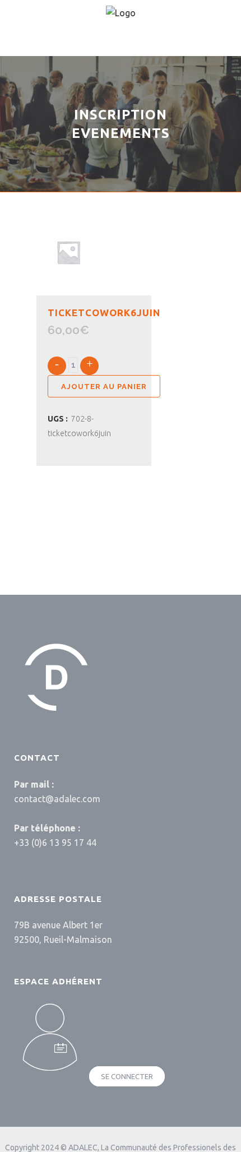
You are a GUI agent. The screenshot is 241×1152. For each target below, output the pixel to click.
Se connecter (127, 1076)
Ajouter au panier (104, 386)
